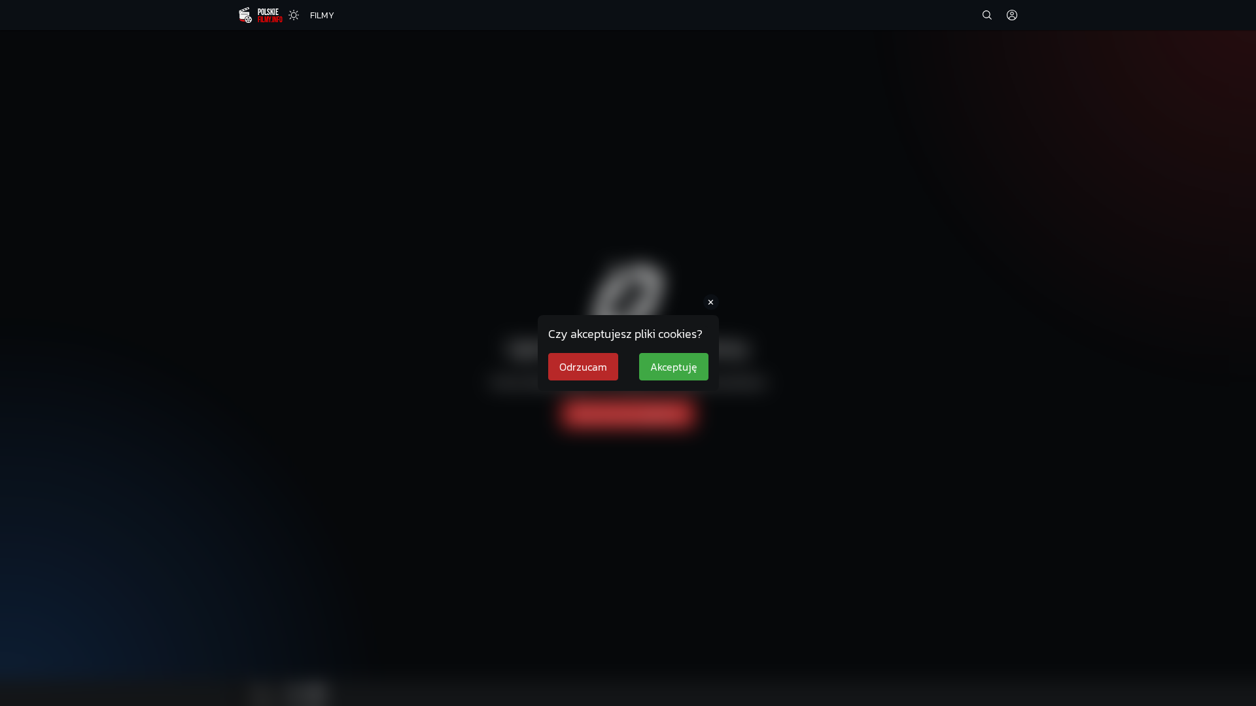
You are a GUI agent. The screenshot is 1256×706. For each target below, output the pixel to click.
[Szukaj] (987, 15)
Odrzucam (583, 367)
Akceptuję (673, 367)
